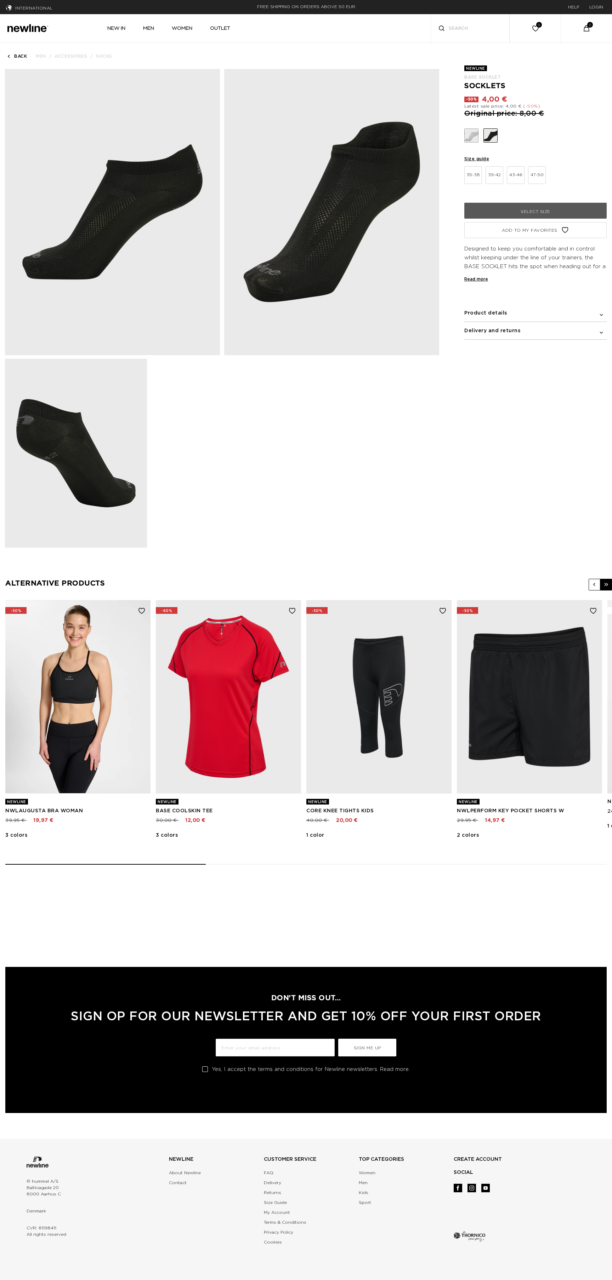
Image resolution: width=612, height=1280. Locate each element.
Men (41, 56)
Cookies (273, 1242)
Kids (363, 1192)
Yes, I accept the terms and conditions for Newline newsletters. (311, 1069)
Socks (104, 56)
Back (20, 56)
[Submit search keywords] (441, 29)
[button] (594, 584)
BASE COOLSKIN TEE (184, 810)
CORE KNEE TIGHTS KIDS (340, 810)
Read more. (395, 1069)
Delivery (272, 1182)
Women (367, 1172)
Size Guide (275, 1202)
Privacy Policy (278, 1232)
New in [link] (116, 28)
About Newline (185, 1172)
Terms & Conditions (285, 1222)
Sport (365, 1202)
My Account (277, 1212)
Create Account (478, 1159)
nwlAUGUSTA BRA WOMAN (44, 810)
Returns (272, 1192)
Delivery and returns (492, 330)
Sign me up (367, 1047)
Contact (178, 1182)
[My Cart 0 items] (586, 28)
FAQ (268, 1172)
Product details (485, 313)
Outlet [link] (220, 28)
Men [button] (148, 28)
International (34, 8)
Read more (476, 279)
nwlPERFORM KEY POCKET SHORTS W (510, 810)
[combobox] (470, 28)
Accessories (71, 56)
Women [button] (182, 28)
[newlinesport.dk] (27, 27)
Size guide (476, 158)
